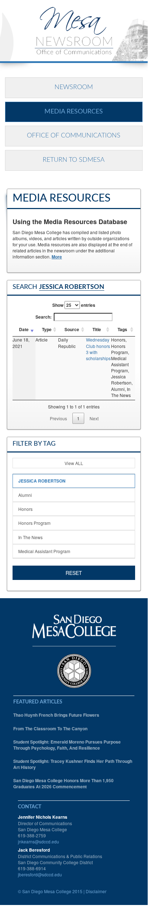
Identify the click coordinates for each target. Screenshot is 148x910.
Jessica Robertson (42, 481)
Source (72, 329)
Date (24, 329)
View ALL (74, 463)
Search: (43, 317)
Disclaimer (96, 891)
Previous (58, 418)
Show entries (73, 305)
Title (96, 329)
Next (94, 418)
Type (47, 329)
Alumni (25, 495)
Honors (25, 509)
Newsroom (73, 87)
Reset (74, 572)
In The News (30, 537)
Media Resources (73, 111)
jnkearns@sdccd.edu (38, 841)
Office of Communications (73, 135)
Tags (122, 329)
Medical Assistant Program (44, 551)
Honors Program (34, 523)
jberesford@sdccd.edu (40, 874)
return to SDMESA (74, 160)
